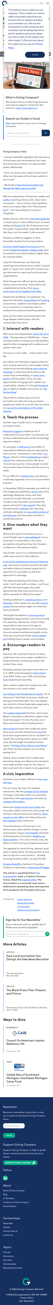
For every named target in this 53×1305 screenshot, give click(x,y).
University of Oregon (38, 867)
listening (7, 602)
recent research (36, 615)
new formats (26, 798)
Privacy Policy (26, 1297)
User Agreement (26, 1300)
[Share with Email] (49, 54)
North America (24, 899)
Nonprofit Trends (25, 902)
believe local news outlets (28, 807)
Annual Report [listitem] (9, 1206)
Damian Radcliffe (12, 864)
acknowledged (32, 537)
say (39, 731)
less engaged (10, 820)
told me (7, 460)
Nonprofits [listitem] (8, 1223)
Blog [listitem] (5, 1194)
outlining (23, 508)
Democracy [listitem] (8, 1256)
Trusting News (33, 456)
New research (10, 728)
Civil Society (23, 906)
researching (29, 300)
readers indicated (16, 712)
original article (28, 879)
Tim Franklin (32, 832)
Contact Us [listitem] (8, 1235)
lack (5, 679)
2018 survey (25, 446)
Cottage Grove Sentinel (36, 791)
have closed (39, 672)
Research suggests (13, 431)
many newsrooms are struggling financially (22, 289)
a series (34, 491)
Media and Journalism (28, 909)
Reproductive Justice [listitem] (12, 1267)
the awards (29, 505)
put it (5, 209)
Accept (35, 54)
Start (8, 123)
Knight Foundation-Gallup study (26, 249)
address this (27, 475)
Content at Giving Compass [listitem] (16, 1202)
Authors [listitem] (6, 1227)
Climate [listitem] (6, 1252)
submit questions (33, 599)
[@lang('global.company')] (5, 3)
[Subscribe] (47, 934)
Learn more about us (26, 107)
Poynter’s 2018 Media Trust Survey (20, 246)
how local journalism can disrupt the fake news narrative (23, 186)
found (18, 225)
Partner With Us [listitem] (10, 1231)
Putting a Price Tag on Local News (29, 745)
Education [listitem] (7, 1260)
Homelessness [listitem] (9, 1263)
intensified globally (39, 218)
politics (6, 199)
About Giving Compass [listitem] (13, 1190)
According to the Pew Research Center (23, 693)
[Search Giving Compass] (42, 4)
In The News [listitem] (8, 1198)
